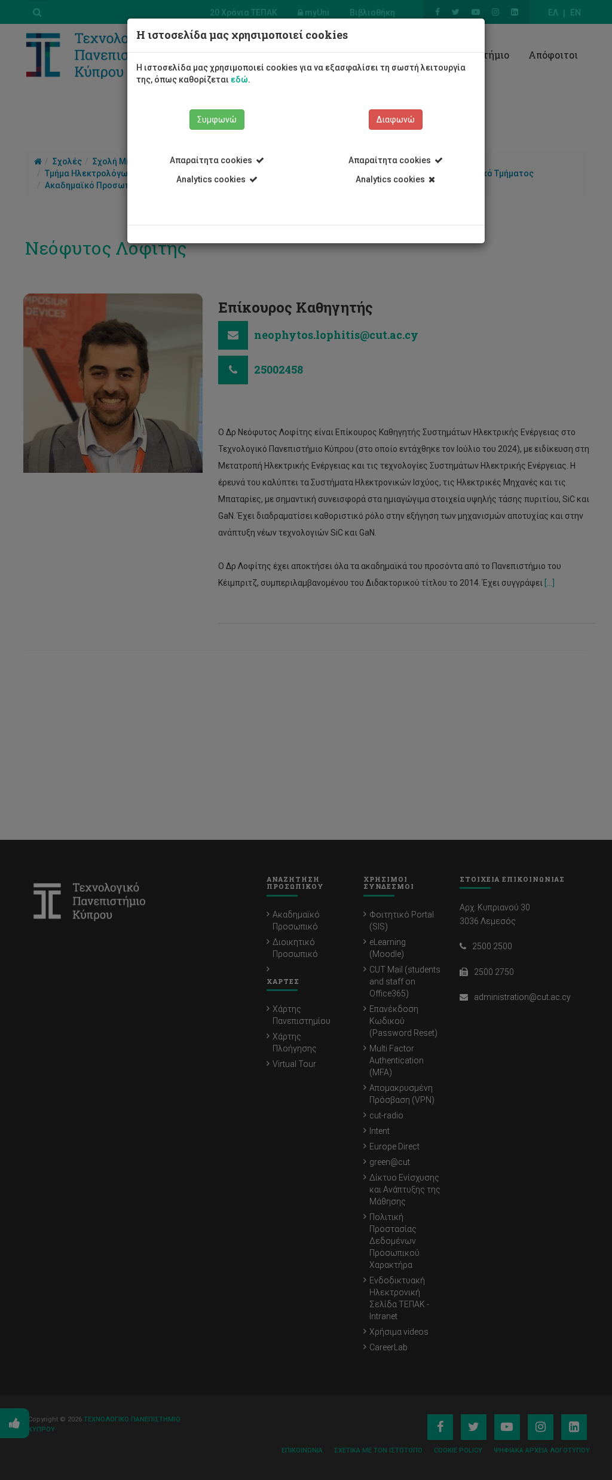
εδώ (239, 79)
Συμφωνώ (217, 119)
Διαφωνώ (396, 119)
